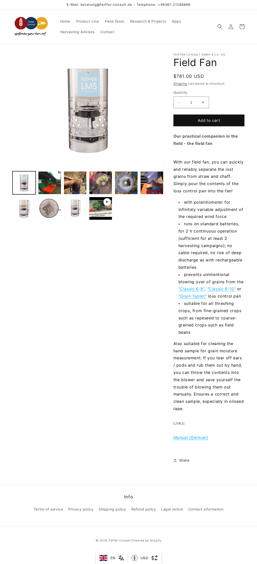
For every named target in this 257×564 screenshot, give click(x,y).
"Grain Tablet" (192, 296)
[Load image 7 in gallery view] (24, 208)
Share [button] (184, 460)
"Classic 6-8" (191, 288)
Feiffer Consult (120, 540)
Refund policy (144, 509)
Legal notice (172, 509)
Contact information (205, 509)
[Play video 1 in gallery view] (100, 208)
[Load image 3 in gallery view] (75, 182)
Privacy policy (80, 509)
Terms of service (48, 509)
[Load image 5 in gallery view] (126, 182)
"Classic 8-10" (221, 288)
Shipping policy (112, 509)
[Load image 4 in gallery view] (100, 182)
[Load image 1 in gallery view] (24, 182)
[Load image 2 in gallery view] (49, 182)
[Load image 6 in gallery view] (151, 182)
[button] (219, 26)
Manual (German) (190, 437)
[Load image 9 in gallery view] (75, 208)
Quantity (180, 92)
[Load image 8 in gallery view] (49, 208)
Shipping (180, 83)
